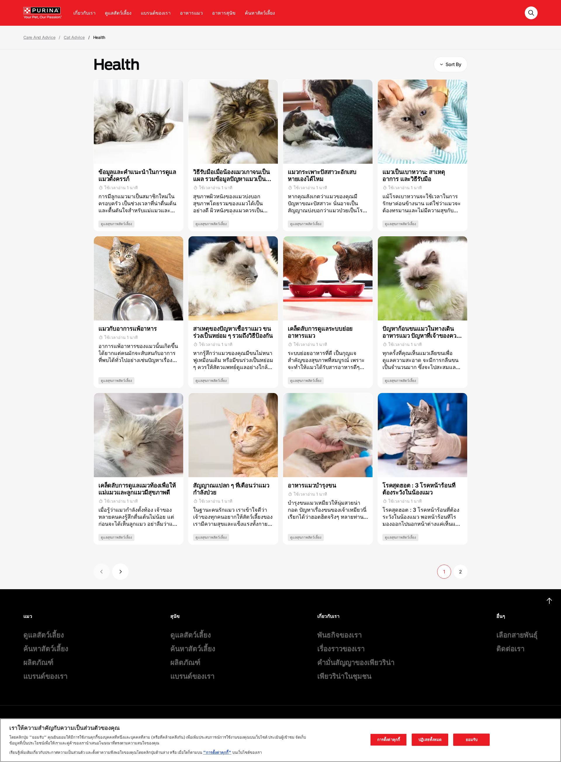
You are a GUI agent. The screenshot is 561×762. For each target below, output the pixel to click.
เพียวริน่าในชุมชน (344, 676)
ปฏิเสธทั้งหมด (429, 739)
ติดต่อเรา (510, 648)
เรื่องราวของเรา (341, 648)
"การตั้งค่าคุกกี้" (217, 752)
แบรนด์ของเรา (156, 13)
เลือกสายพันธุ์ (517, 635)
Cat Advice (74, 37)
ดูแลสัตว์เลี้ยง (118, 13)
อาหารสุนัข (224, 13)
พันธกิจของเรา (339, 635)
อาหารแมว (191, 13)
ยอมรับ (472, 739)
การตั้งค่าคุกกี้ (388, 739)
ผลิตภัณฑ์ (38, 662)
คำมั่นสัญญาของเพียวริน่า (355, 662)
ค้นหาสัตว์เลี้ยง (260, 13)
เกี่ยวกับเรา (84, 13)
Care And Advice (39, 37)
